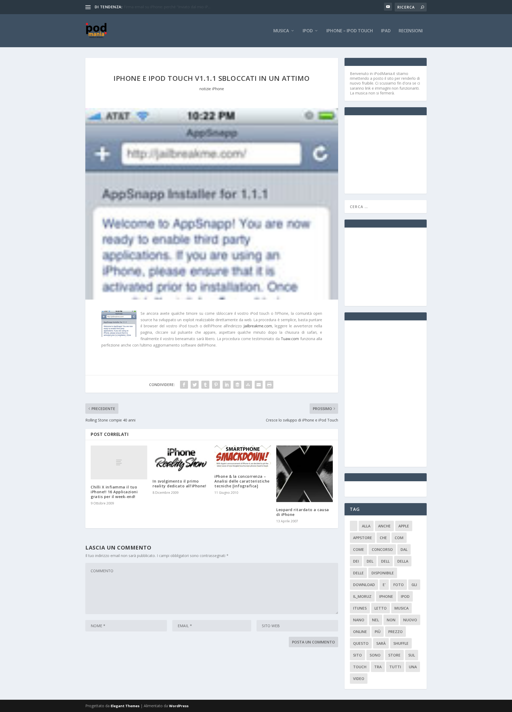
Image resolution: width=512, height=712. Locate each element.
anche (384, 525)
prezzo (395, 631)
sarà (381, 643)
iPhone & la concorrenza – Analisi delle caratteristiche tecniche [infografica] (242, 481)
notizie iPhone (211, 88)
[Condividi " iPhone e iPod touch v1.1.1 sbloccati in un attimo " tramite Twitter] (194, 384)
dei (356, 561)
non (391, 619)
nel (375, 619)
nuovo (410, 619)
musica (401, 608)
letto (380, 608)
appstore (362, 537)
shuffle (401, 643)
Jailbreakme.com (257, 325)
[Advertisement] (390, 154)
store (394, 655)
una (413, 666)
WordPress (179, 705)
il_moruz (362, 596)
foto (398, 584)
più (378, 631)
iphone (386, 596)
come (358, 549)
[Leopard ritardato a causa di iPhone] (304, 474)
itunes (360, 608)
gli (414, 584)
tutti (395, 666)
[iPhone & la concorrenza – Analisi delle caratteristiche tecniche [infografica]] (242, 457)
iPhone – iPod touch (349, 31)
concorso (382, 549)
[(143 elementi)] (353, 526)
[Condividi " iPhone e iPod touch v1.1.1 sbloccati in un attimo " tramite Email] (258, 384)
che (383, 537)
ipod (405, 596)
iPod (308, 31)
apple (403, 525)
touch (359, 666)
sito (357, 655)
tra (378, 666)
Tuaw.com (290, 338)
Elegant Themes (125, 705)
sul (411, 655)
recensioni (411, 31)
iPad (386, 31)
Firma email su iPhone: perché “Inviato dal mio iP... (167, 6)
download (364, 584)
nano (358, 619)
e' (384, 584)
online (360, 631)
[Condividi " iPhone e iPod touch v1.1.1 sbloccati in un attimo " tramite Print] (269, 384)
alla (366, 525)
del (370, 561)
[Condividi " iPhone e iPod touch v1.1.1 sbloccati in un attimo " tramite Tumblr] (205, 384)
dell (385, 561)
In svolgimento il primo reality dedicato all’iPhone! (179, 483)
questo (361, 643)
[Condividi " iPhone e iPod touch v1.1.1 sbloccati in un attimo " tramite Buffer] (237, 384)
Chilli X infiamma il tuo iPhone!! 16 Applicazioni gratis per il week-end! (114, 491)
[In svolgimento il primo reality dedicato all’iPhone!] (181, 460)
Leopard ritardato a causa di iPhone (302, 512)
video (358, 678)
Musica (281, 31)
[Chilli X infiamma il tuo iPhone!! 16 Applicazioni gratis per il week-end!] (119, 462)
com (399, 537)
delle (358, 572)
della (402, 561)
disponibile (382, 572)
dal (404, 549)
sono (375, 655)
